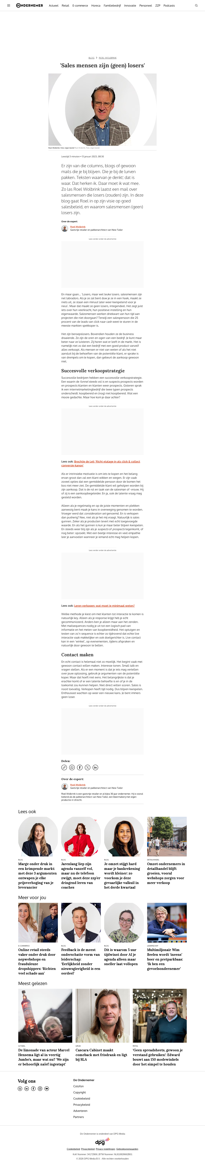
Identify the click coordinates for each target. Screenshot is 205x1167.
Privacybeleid (88, 1149)
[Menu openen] (9, 5)
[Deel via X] (87, 767)
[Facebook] (33, 1088)
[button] (105, 1149)
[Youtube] (46, 1088)
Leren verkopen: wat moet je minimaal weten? (104, 605)
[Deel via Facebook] (80, 767)
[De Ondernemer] (29, 5)
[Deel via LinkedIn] (95, 767)
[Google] (20, 1088)
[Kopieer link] (64, 767)
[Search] (196, 5)
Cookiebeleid (73, 1149)
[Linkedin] (26, 1088)
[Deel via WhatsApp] (72, 767)
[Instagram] (40, 1088)
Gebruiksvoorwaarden (127, 1149)
